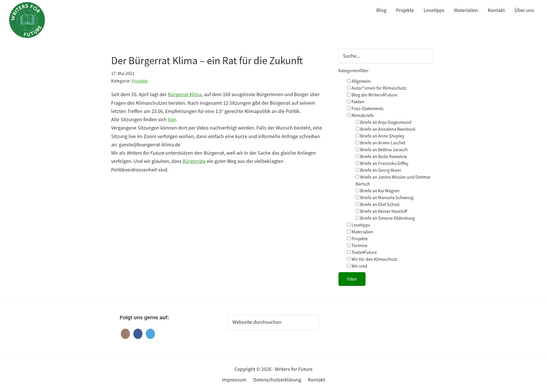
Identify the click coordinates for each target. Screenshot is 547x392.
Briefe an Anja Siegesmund (385, 122)
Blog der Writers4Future (374, 95)
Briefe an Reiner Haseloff (383, 211)
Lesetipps (360, 225)
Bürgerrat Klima (185, 94)
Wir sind (359, 266)
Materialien (362, 232)
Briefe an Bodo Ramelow (383, 156)
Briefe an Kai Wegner (379, 190)
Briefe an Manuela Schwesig (386, 197)
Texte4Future (364, 252)
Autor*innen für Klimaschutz (378, 88)
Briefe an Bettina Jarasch (383, 149)
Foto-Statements (367, 108)
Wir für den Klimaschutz (374, 259)
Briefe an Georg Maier (380, 170)
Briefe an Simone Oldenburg (387, 218)
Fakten (357, 101)
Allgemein (361, 81)
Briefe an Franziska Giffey (383, 163)
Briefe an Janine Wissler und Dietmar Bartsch (393, 180)
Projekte (140, 81)
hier (172, 119)
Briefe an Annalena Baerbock (387, 129)
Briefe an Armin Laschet (382, 143)
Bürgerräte (194, 161)
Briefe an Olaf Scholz (379, 204)
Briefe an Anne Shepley (381, 136)
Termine (359, 245)
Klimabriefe (362, 115)
